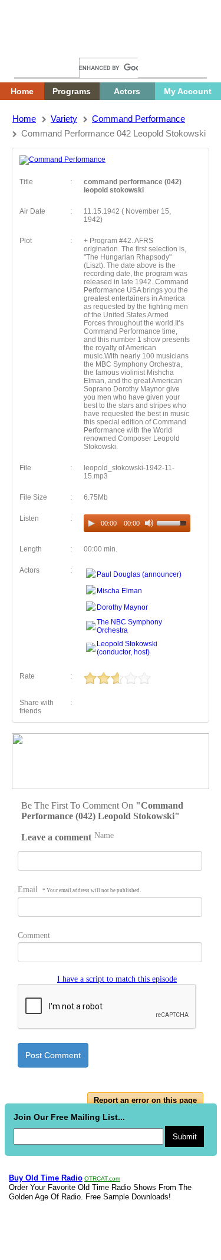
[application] (137, 523)
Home (32, 45)
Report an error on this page (145, 1100)
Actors (127, 91)
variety (64, 119)
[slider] (173, 522)
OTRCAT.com (102, 1178)
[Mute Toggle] (149, 523)
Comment (34, 935)
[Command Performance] (62, 159)
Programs (71, 91)
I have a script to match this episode (117, 979)
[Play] (91, 523)
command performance (138, 119)
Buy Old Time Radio (46, 1177)
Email (79, 889)
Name (104, 835)
